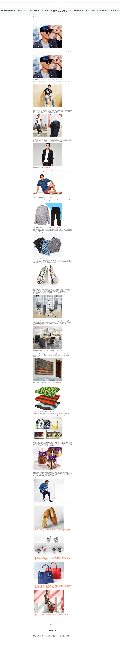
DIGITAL (64, 6)
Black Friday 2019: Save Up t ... (65, 635)
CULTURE (69, 6)
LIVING (60, 6)
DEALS (74, 6)
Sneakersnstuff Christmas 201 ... (38, 635)
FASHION (55, 6)
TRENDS (50, 6)
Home (46, 6)
